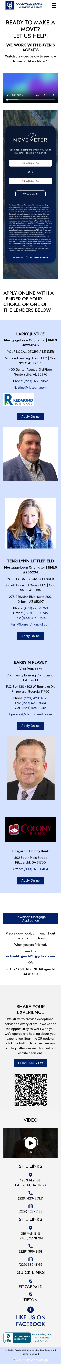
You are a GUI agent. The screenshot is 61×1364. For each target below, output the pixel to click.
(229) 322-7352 (36, 381)
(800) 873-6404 (36, 869)
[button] (30, 1143)
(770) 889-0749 (36, 613)
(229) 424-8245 (34, 708)
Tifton (30, 1300)
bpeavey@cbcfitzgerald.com (30, 714)
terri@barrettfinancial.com (30, 624)
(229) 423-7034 (34, 703)
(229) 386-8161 (30, 1251)
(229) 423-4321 (36, 698)
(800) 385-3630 (34, 618)
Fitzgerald (31, 1287)
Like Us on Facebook (30, 1320)
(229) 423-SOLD (30, 1198)
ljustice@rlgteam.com (30, 388)
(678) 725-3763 (36, 608)
